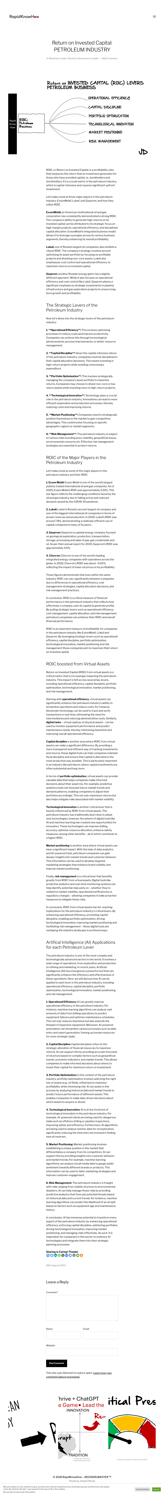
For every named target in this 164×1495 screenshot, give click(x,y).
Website (50, 1345)
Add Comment (109, 58)
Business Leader (58, 58)
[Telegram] (70, 1255)
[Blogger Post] (62, 1255)
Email (86, 1329)
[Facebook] (48, 1255)
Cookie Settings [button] (142, 1489)
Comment (52, 1292)
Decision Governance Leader (83, 58)
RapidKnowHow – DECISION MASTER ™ (87, 1477)
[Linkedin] (55, 1255)
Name (49, 1329)
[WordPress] (74, 1255)
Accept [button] (156, 1489)
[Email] (77, 1255)
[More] (81, 1255)
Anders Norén (87, 1481)
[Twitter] (51, 1255)
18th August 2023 (56, 1265)
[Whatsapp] (59, 1255)
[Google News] (66, 1255)
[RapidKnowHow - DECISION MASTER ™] (77, 16)
